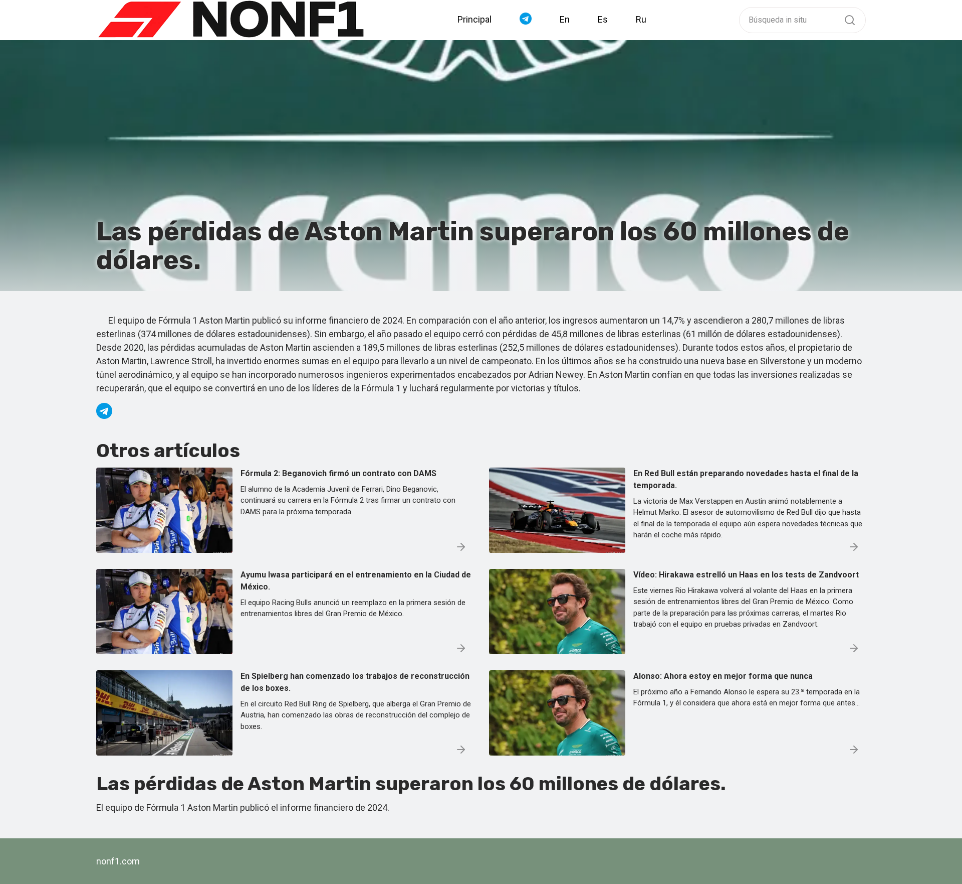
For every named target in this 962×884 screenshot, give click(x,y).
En (565, 19)
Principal (474, 19)
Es (603, 19)
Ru (641, 19)
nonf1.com (118, 861)
